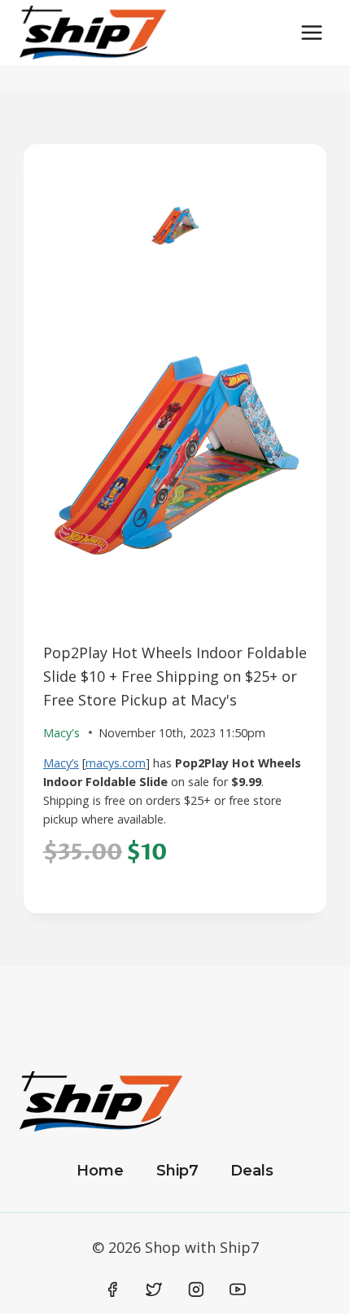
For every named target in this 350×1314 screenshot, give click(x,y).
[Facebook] (112, 1289)
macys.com (115, 763)
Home (100, 1171)
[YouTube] (237, 1289)
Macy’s (61, 763)
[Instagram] (196, 1289)
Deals (251, 1171)
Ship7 (177, 1171)
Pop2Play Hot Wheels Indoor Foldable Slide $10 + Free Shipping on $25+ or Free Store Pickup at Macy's (175, 676)
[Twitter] (154, 1289)
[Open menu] (311, 32)
